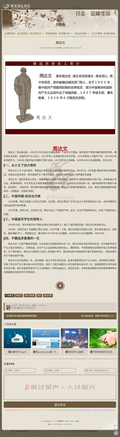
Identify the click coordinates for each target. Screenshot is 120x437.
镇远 (39, 295)
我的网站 (110, 33)
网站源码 (52, 33)
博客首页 (11, 33)
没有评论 (68, 48)
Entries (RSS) (54, 424)
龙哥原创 (24, 33)
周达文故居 (29, 295)
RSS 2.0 (22, 308)
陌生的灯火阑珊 (75, 352)
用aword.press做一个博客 (48, 352)
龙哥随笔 (58, 48)
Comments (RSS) (66, 424)
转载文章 (65, 33)
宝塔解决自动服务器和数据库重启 (22, 316)
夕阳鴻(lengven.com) (50, 421)
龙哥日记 (36, 33)
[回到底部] (116, 433)
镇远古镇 (48, 295)
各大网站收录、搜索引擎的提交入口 (97, 316)
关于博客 (97, 33)
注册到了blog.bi (18, 352)
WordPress (72, 421)
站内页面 (82, 33)
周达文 (19, 295)
